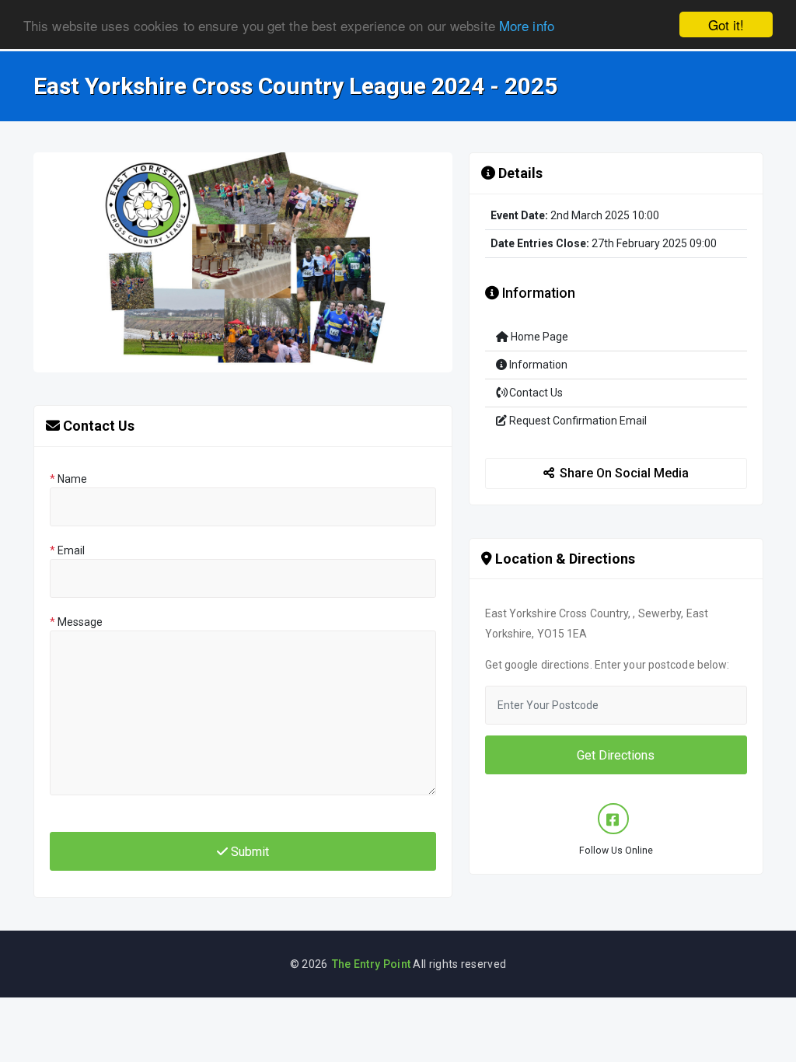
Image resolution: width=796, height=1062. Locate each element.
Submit (248, 851)
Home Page (538, 336)
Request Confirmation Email (577, 420)
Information (537, 364)
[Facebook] (613, 818)
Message (76, 622)
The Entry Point (371, 964)
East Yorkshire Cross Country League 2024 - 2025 (295, 86)
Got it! (726, 24)
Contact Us (535, 392)
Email (67, 550)
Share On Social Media (624, 473)
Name (68, 479)
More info (526, 25)
